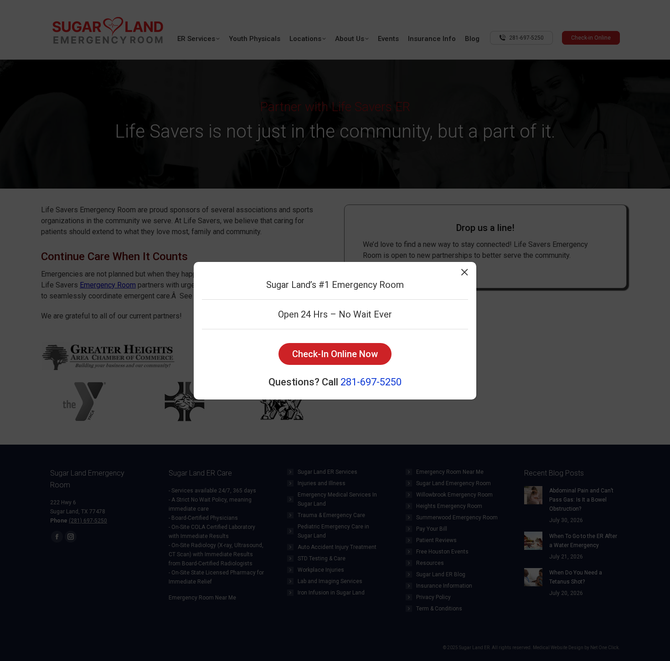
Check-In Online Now (335, 353)
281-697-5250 (371, 382)
